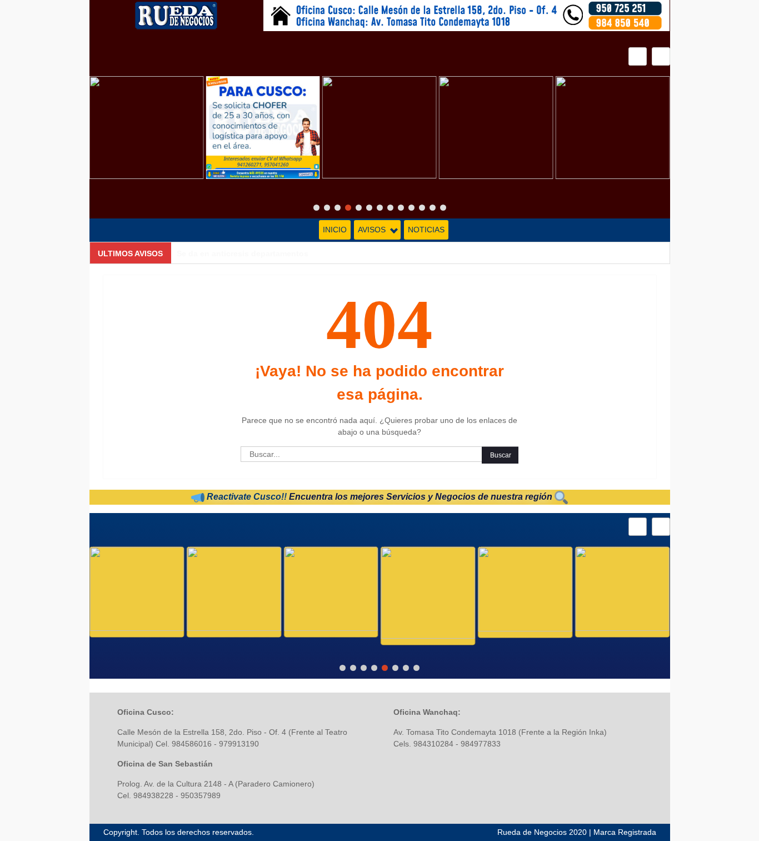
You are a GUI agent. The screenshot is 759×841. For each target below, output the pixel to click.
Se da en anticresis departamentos (242, 253)
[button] (661, 56)
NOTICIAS (426, 229)
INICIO (335, 229)
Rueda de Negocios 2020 (542, 832)
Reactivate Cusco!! (245, 496)
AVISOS (372, 229)
